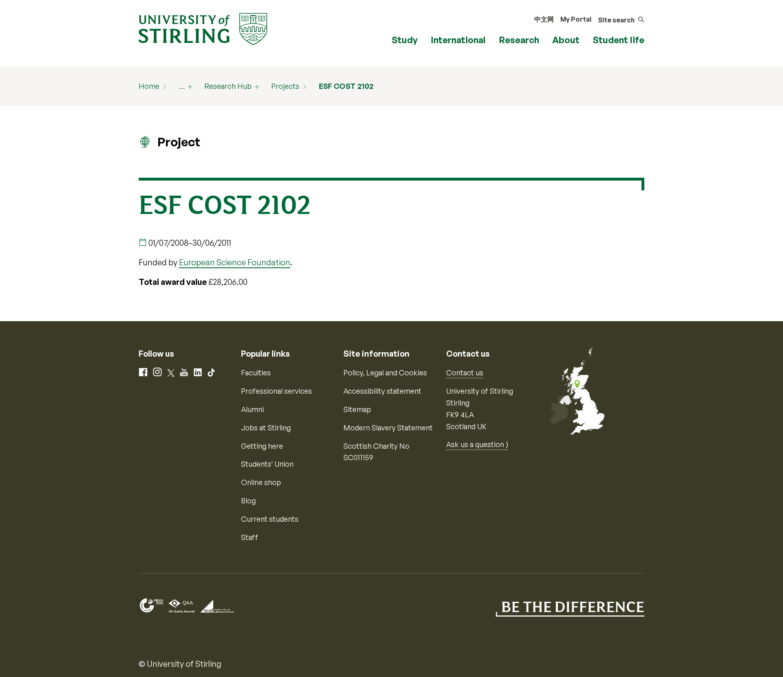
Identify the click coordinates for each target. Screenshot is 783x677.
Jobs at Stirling (266, 427)
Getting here (262, 445)
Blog (248, 500)
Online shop (261, 482)
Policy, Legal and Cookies (385, 372)
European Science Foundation (234, 262)
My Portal (575, 19)
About (566, 39)
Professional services (276, 390)
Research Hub (228, 86)
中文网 (544, 19)
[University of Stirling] (203, 28)
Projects (285, 86)
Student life (618, 39)
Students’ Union (267, 463)
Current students (270, 518)
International (458, 39)
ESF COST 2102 (346, 86)
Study (405, 39)
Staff (249, 537)
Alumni (252, 409)
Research (519, 39)
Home (149, 86)
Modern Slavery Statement (388, 427)
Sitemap (357, 409)
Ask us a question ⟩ (477, 444)
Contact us (464, 372)
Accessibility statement (382, 390)
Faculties (256, 372)
